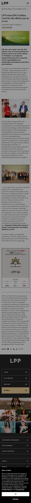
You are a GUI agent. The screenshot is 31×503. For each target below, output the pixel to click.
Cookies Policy (6, 489)
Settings (15, 499)
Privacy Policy (20, 489)
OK (15, 494)
